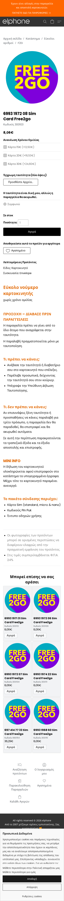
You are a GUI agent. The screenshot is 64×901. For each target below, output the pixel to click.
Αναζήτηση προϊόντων (20, 771)
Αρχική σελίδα (12, 39)
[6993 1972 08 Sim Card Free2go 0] (32, 77)
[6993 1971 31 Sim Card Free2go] (17, 600)
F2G (20, 43)
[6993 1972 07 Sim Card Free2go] (17, 656)
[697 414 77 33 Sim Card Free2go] (17, 712)
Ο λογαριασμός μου (44, 771)
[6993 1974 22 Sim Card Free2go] (46, 656)
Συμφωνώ (14, 204)
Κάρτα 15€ (21, 147)
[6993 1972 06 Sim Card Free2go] (46, 600)
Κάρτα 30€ (22, 164)
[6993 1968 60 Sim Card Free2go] (46, 712)
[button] (17, 22)
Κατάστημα (33, 39)
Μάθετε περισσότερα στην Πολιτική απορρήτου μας (31, 867)
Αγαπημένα (44, 785)
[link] (32, 13)
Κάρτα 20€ (21, 155)
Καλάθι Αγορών (19, 801)
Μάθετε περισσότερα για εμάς (19, 872)
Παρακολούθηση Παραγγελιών (19, 787)
